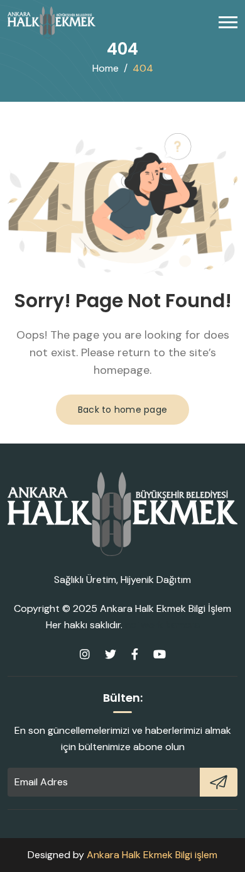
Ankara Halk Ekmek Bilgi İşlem (165, 608)
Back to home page (122, 409)
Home (105, 68)
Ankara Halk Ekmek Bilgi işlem (152, 854)
